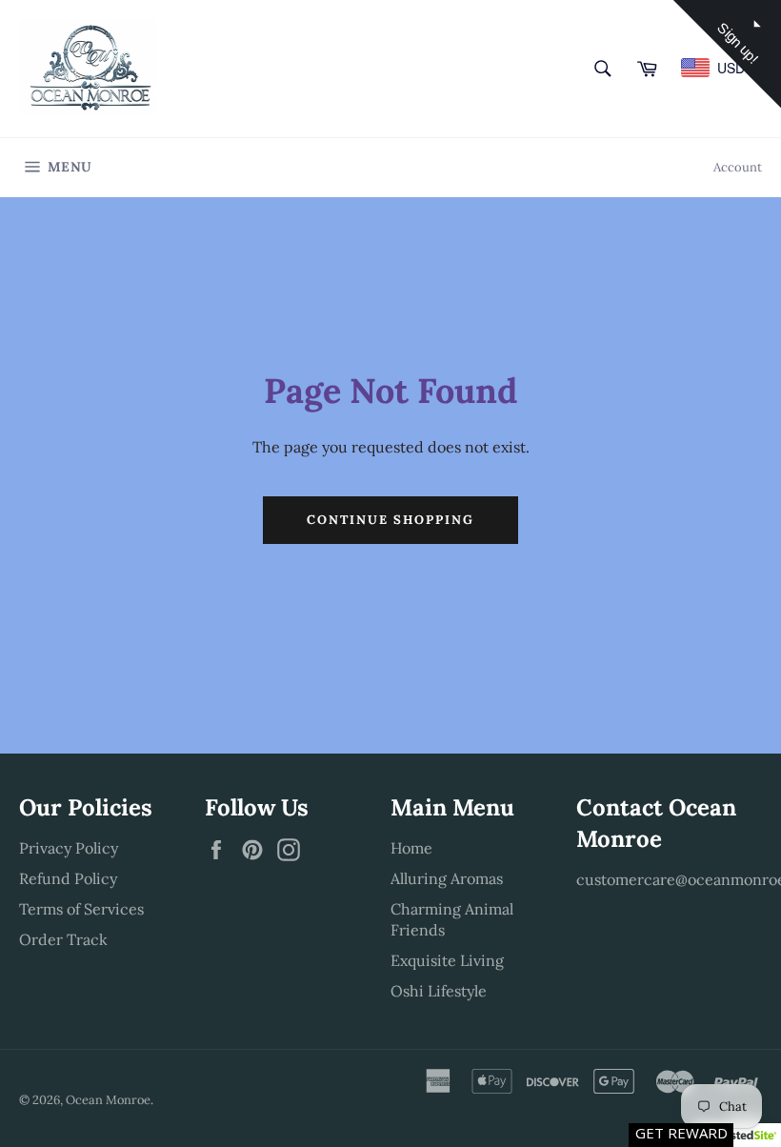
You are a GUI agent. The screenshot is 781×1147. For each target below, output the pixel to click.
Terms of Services (81, 908)
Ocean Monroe (108, 1100)
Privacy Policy (68, 847)
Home (411, 847)
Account (737, 167)
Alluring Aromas (446, 878)
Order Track (63, 939)
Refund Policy (68, 878)
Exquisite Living (447, 960)
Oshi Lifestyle (438, 990)
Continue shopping (390, 520)
